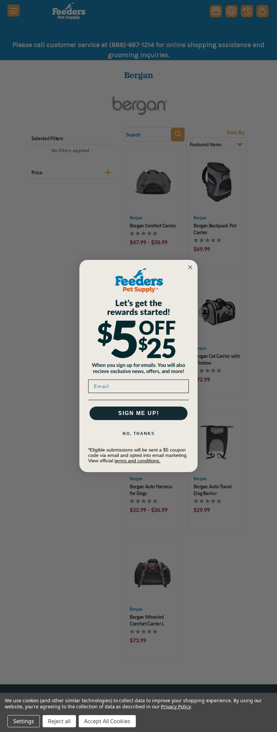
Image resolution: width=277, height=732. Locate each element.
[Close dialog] (190, 267)
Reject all (59, 721)
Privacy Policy (175, 706)
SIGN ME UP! (138, 413)
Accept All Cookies (107, 721)
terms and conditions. (137, 460)
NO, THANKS (139, 433)
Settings (23, 721)
